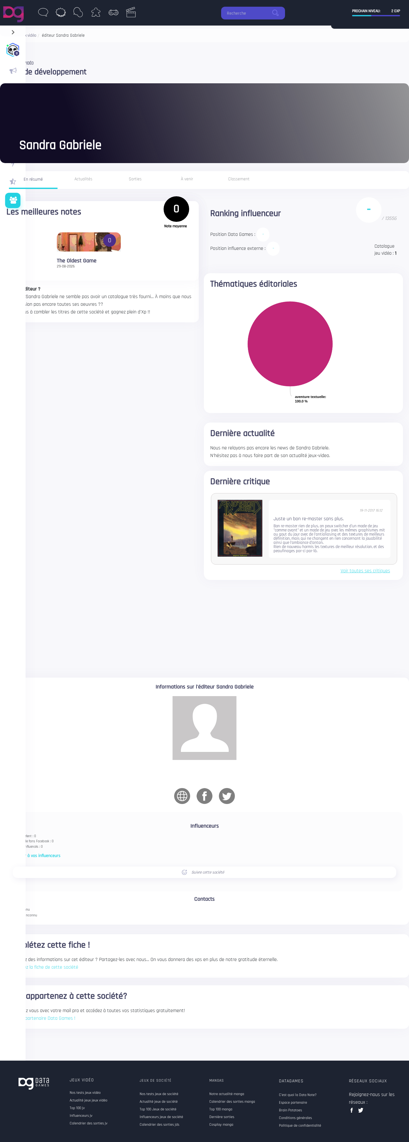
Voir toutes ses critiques (365, 571)
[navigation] (13, 30)
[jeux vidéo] (113, 14)
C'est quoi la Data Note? (298, 1095)
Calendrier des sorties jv (88, 1123)
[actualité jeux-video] (12, 71)
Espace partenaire (293, 1103)
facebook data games (353, 1112)
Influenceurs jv (81, 1116)
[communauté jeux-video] (12, 200)
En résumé (33, 179)
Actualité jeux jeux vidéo (88, 1100)
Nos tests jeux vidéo (85, 1093)
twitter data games (361, 1112)
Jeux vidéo (82, 1080)
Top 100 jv (77, 1108)
